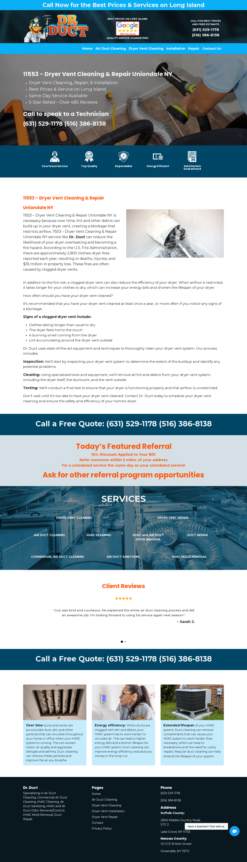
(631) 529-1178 (206, 29)
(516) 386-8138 (205, 35)
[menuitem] (87, 49)
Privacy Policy (102, 828)
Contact (97, 822)
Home (96, 794)
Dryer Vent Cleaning (106, 805)
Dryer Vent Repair (105, 817)
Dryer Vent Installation (108, 811)
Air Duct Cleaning (104, 799)
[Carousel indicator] (122, 642)
